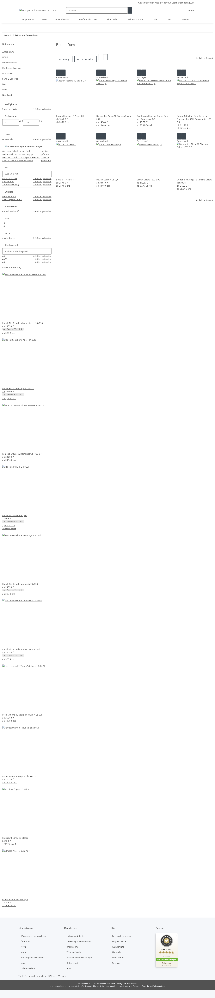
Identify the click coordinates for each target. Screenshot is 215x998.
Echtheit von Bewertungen (79, 957)
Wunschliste (118, 946)
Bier (4, 84)
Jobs (23, 963)
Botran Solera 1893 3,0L (148, 179)
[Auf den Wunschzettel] (63, 73)
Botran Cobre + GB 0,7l (107, 179)
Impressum (72, 946)
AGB (69, 968)
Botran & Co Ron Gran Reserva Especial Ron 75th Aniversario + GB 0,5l (194, 119)
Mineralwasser (9, 62)
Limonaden (7, 73)
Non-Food (7, 95)
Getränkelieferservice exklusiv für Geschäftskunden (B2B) (166, 2)
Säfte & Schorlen (10, 78)
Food (4, 89)
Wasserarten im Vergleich (33, 936)
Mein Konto (117, 957)
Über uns (25, 941)
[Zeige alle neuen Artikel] (20, 267)
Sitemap (116, 963)
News (23, 946)
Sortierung (64, 59)
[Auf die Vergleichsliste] (58, 73)
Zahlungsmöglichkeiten (32, 957)
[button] (178, 10)
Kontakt (24, 952)
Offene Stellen (28, 968)
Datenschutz (73, 963)
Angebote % (8, 51)
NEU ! (5, 57)
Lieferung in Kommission (79, 941)
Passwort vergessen (121, 936)
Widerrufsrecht (74, 952)
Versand (62, 976)
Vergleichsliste (119, 941)
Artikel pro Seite (85, 59)
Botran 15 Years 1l (65, 179)
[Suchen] (130, 10)
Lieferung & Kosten (76, 936)
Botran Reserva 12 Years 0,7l (70, 116)
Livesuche (117, 952)
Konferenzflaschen (11, 68)
